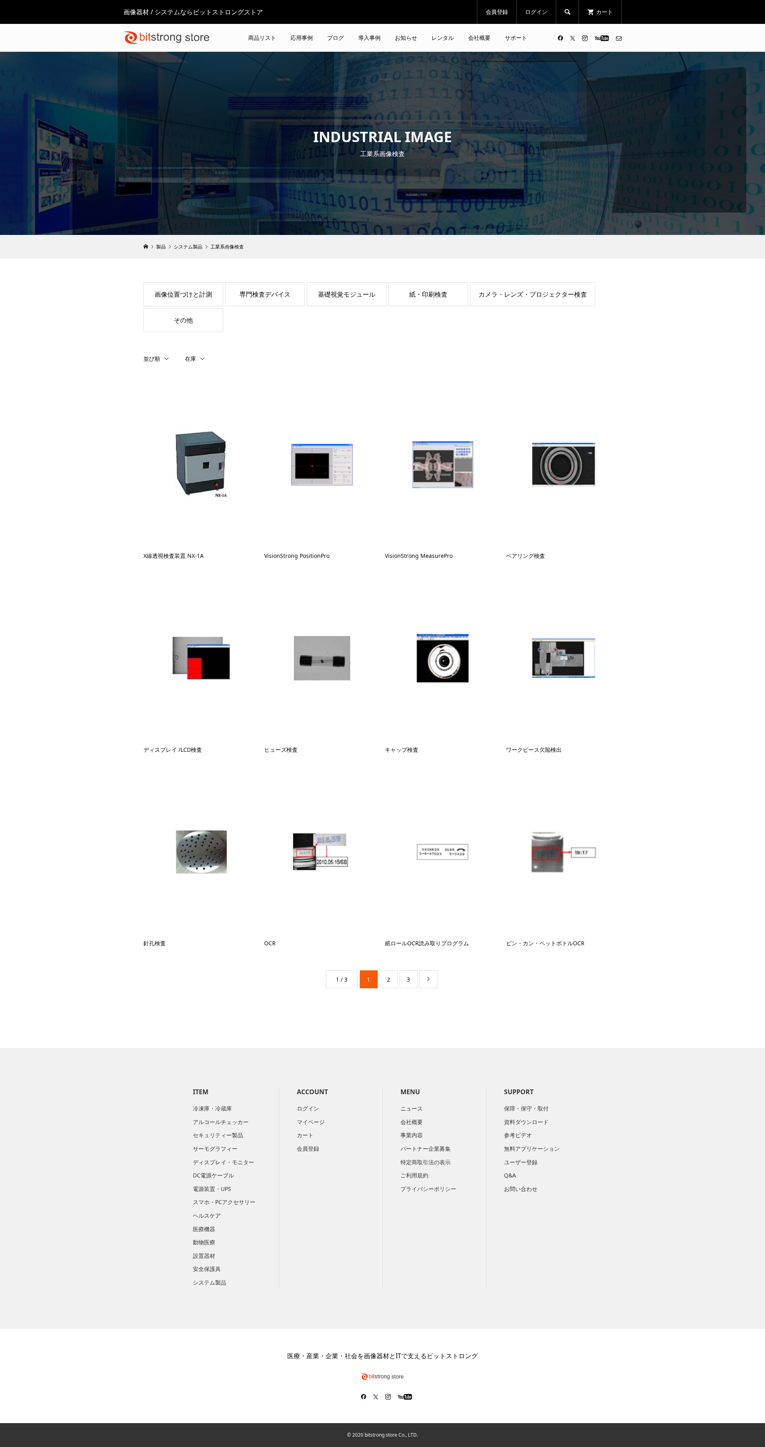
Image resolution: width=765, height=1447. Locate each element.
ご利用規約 (414, 1175)
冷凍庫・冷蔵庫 (212, 1108)
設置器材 (204, 1255)
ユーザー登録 (520, 1162)
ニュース (411, 1108)
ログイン (536, 12)
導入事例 (369, 37)
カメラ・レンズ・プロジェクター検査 (533, 294)
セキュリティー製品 (218, 1135)
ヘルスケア (207, 1215)
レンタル (443, 37)
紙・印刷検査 (428, 294)
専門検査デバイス (264, 294)
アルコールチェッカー (221, 1122)
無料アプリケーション (532, 1148)
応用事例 (301, 37)
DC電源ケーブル (213, 1175)
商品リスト (262, 37)
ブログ (335, 37)
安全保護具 (207, 1269)
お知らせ (406, 37)
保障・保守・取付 (526, 1108)
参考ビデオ (518, 1135)
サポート (516, 37)
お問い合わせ (520, 1189)
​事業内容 (411, 1135)
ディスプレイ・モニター (223, 1162)
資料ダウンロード (526, 1122)
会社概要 (479, 37)
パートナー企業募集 (425, 1148)
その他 (183, 320)
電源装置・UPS (212, 1189)
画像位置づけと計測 (183, 294)
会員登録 (497, 12)
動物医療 (204, 1242)
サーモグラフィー (215, 1148)
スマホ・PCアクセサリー (224, 1202)
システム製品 (209, 1282)
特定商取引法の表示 (425, 1162)
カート (305, 1135)
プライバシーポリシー (428, 1189)
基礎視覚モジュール (346, 294)
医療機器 (204, 1229)
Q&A (510, 1175)
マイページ (311, 1122)
